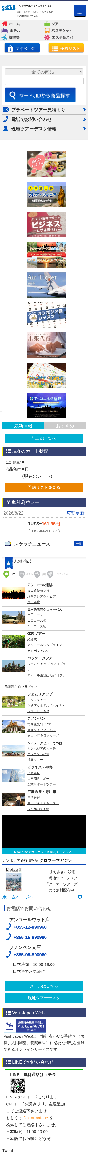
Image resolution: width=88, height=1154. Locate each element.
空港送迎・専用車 (41, 874)
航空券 (21, 36)
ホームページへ (18, 979)
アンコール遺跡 (40, 667)
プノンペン (36, 801)
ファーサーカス (38, 793)
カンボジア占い (38, 733)
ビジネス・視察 (40, 849)
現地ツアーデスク (44, 1080)
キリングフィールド (41, 812)
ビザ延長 (33, 855)
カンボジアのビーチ (41, 830)
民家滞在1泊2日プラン (21, 769)
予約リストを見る (44, 487)
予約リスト (66, 47)
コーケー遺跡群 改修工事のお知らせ (43, 590)
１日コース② (36, 708)
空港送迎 (33, 879)
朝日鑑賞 (33, 684)
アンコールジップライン (44, 727)
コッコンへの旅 (38, 836)
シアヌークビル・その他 (44, 825)
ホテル (21, 29)
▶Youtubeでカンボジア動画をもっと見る (43, 934)
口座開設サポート (40, 861)
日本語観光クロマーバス (44, 691)
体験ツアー (36, 716)
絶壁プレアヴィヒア (41, 678)
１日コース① (36, 703)
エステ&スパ (64, 36)
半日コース (35, 697)
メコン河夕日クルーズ (43, 818)
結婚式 (32, 721)
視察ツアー (35, 842)
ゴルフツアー (36, 782)
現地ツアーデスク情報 (33, 128)
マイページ (22, 47)
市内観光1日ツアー (40, 806)
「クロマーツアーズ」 (63, 966)
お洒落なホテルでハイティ (46, 788)
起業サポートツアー (41, 866)
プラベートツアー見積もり (38, 109)
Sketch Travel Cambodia (9, 8)
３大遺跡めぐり (38, 673)
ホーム (21, 22)
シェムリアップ (40, 776)
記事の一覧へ (44, 438)
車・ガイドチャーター (43, 885)
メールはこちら (44, 1068)
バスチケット (64, 29)
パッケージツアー (41, 740)
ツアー (63, 22)
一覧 (78, 543)
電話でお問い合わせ (31, 119)
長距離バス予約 (38, 891)
